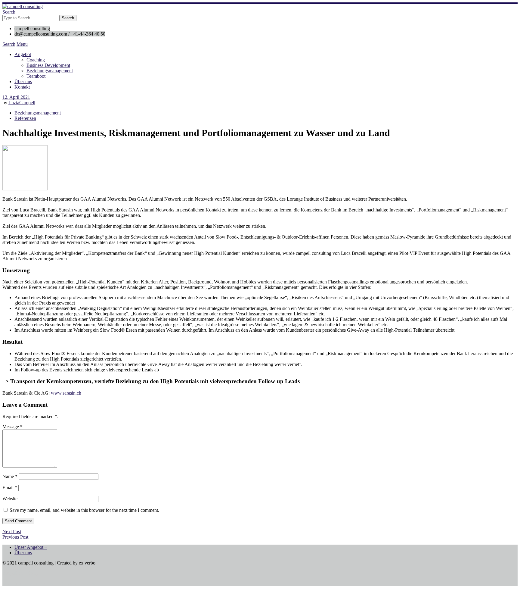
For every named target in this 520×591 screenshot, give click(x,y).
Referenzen (25, 118)
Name (9, 476)
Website (9, 498)
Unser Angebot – (30, 547)
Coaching (35, 59)
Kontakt (22, 86)
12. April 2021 (16, 97)
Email (9, 487)
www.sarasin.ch (66, 393)
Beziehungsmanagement (49, 70)
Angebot (22, 54)
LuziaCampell (21, 102)
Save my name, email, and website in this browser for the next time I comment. (84, 510)
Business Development (48, 65)
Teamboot (35, 76)
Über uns (23, 81)
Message (12, 426)
